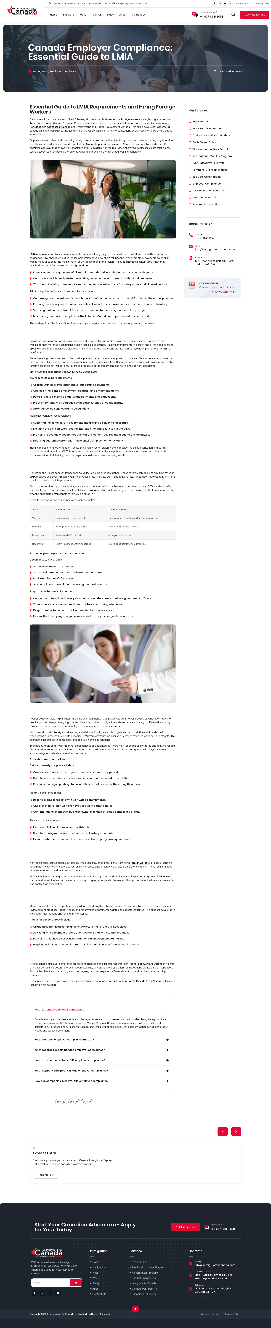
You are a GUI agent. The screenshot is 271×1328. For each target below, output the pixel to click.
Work (45, 71)
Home (36, 71)
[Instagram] (220, 3)
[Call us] (191, 235)
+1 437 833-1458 (211, 16)
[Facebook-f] (214, 3)
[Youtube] (225, 3)
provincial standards (42, 348)
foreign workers (130, 119)
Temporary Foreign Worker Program (51, 123)
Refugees (35, 126)
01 (34, 1148)
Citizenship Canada (58, 126)
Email (198, 246)
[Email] (191, 246)
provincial (35, 722)
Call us (198, 234)
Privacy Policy (262, 3)
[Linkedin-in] (230, 3)
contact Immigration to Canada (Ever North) (134, 981)
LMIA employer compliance (46, 254)
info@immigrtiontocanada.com (215, 1265)
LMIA (33, 476)
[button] (103, 1010)
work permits (63, 144)
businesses (108, 119)
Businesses (163, 876)
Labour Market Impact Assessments (98, 144)
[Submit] (76, 1282)
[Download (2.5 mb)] (212, 292)
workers (94, 490)
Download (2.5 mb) (226, 292)
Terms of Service (244, 3)
